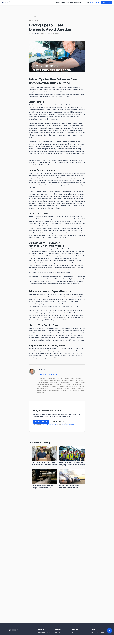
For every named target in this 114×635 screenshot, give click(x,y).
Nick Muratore (35, 33)
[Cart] (83, 3)
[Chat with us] (109, 630)
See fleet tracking (41, 421)
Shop (62, 2)
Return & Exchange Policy (97, 632)
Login (87, 2)
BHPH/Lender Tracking (43, 632)
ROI (73, 632)
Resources (69, 2)
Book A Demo (106, 2)
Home (58, 2)
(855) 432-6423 (94, 2)
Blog (35, 16)
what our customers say (67, 424)
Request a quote (58, 421)
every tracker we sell (51, 424)
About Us (57, 632)
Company (77, 2)
